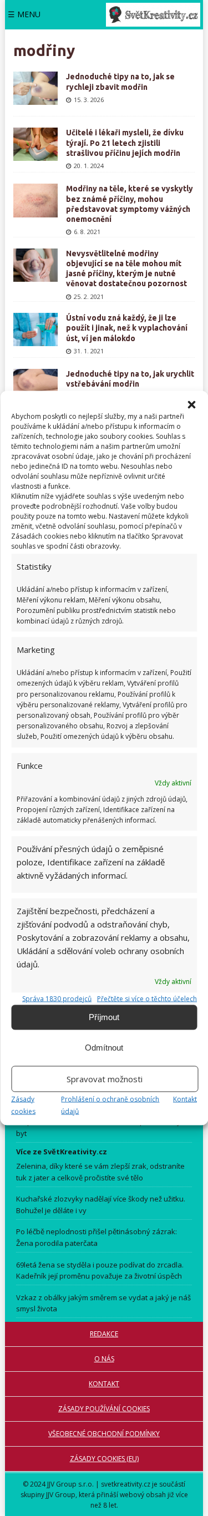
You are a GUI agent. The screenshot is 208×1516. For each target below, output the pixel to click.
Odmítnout (104, 1047)
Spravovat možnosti (105, 1078)
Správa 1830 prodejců (57, 998)
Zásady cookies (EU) (104, 1458)
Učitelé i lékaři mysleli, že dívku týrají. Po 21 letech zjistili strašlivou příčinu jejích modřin (125, 142)
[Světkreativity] (153, 15)
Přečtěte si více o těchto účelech (147, 998)
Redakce (104, 1333)
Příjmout (104, 1017)
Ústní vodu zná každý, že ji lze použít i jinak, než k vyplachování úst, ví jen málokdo (126, 327)
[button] (191, 404)
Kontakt (185, 1098)
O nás (104, 1358)
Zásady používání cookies (104, 1408)
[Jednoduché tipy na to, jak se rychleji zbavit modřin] (35, 88)
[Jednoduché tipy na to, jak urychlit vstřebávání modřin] (35, 385)
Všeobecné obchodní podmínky (104, 1433)
